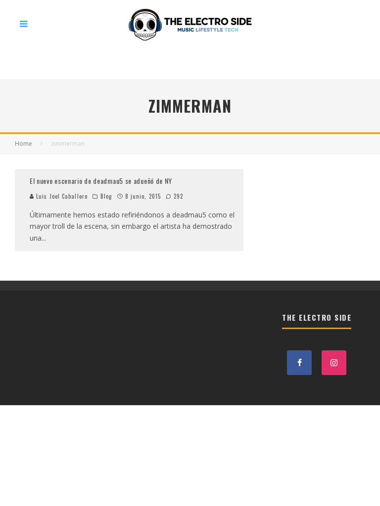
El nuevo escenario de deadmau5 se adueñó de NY (101, 180)
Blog (106, 196)
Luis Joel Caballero (61, 196)
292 (177, 196)
